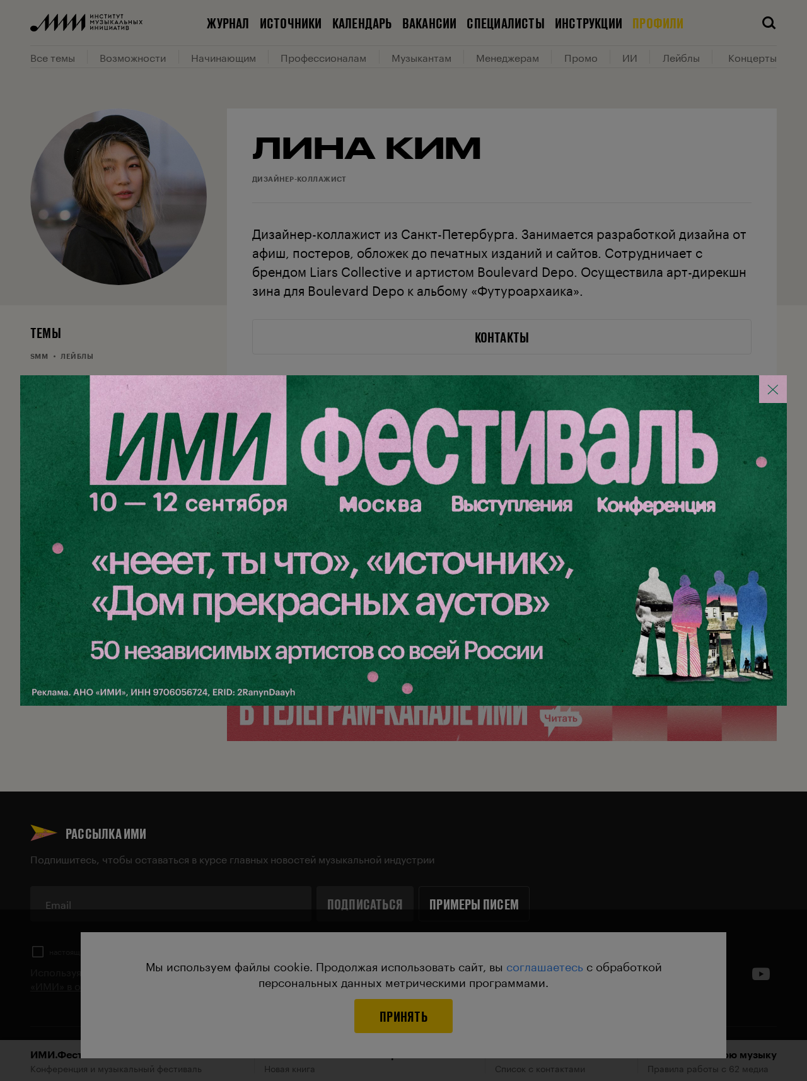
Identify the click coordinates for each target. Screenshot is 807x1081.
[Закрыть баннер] (773, 389)
